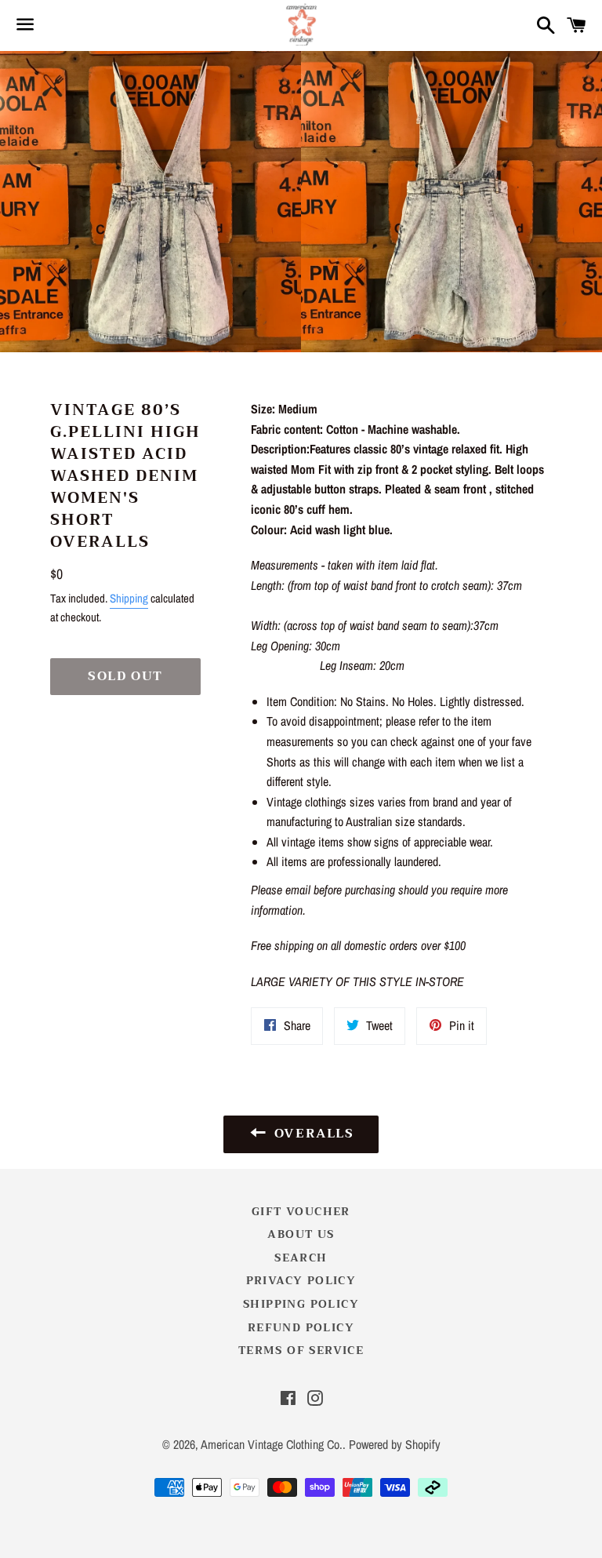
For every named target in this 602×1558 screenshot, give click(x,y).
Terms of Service (301, 1350)
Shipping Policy (301, 1303)
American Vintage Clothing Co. (272, 1444)
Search (300, 1257)
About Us (300, 1234)
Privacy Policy (301, 1280)
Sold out (125, 676)
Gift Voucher (301, 1211)
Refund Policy (301, 1327)
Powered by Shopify (395, 1444)
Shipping (129, 598)
